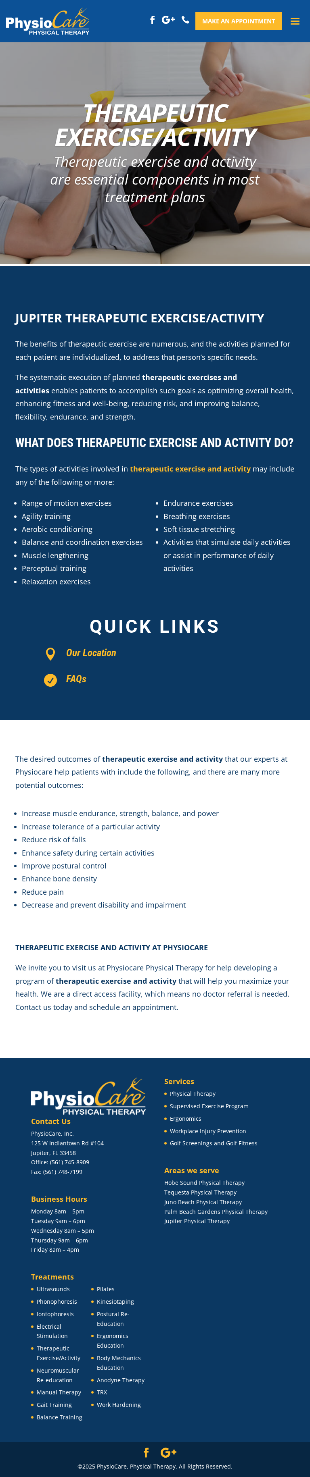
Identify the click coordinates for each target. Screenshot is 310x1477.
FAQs (76, 679)
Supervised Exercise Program (209, 1106)
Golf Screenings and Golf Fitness (214, 1143)
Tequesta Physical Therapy (200, 1192)
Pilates (106, 1289)
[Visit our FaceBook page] (153, 20)
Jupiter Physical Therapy (197, 1221)
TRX (102, 1392)
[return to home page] (48, 21)
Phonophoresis (57, 1301)
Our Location (91, 653)
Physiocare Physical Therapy (155, 967)
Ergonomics (185, 1118)
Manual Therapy (59, 1392)
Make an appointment (238, 21)
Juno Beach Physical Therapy (203, 1202)
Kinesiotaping (115, 1301)
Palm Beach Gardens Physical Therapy (216, 1211)
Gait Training (54, 1404)
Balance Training (59, 1417)
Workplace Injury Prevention (208, 1131)
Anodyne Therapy (121, 1380)
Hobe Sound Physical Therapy (204, 1182)
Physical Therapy (193, 1093)
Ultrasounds (53, 1289)
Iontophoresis (55, 1314)
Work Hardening (119, 1404)
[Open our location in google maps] (168, 20)
